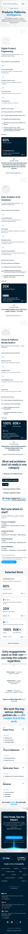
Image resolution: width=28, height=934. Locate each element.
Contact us (24, 880)
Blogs (20, 871)
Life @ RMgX (4, 880)
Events (3, 874)
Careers (24, 874)
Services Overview (6, 868)
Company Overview (10, 871)
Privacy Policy (18, 928)
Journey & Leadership (10, 877)
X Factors (14, 874)
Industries (16, 868)
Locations (20, 877)
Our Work (24, 868)
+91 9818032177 (6, 899)
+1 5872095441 (5, 917)
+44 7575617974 (6, 907)
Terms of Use (10, 928)
